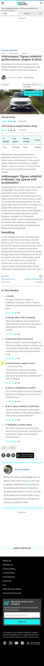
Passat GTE (32, 157)
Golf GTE (19, 157)
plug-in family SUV (21, 166)
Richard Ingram (16, 78)
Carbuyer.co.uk (27, 480)
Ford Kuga (25, 243)
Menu (2, 3)
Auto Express (32, 484)
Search (41, 3)
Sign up (22, 622)
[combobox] (2, 13)
